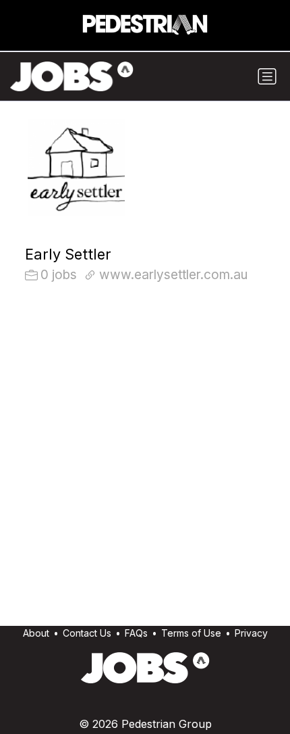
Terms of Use (191, 633)
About (36, 633)
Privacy (251, 633)
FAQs (136, 633)
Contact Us (87, 633)
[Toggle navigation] (267, 76)
